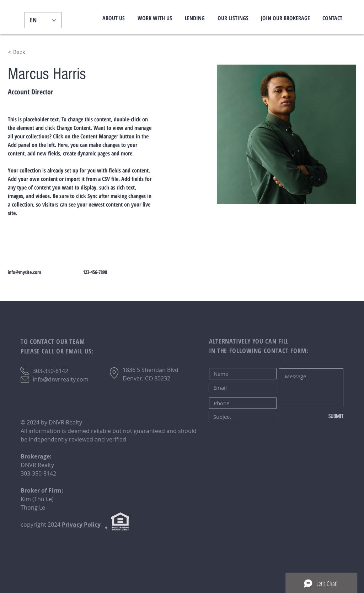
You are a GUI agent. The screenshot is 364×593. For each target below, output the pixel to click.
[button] (113, 18)
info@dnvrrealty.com (61, 379)
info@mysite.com (24, 272)
